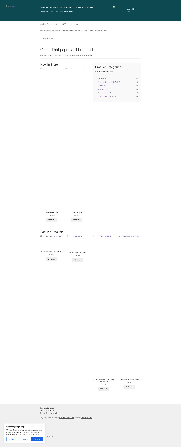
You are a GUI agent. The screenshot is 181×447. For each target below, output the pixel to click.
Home (44, 38)
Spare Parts (54, 11)
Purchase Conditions (66, 11)
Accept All (37, 439)
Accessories (44, 11)
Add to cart (51, 219)
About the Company (47, 410)
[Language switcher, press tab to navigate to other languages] (116, 7)
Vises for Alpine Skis (66, 7)
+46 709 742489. (86, 418)
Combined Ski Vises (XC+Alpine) (84, 7)
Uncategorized (102, 89)
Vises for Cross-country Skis (49, 7)
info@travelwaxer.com (66, 418)
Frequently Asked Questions (49, 413)
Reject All (25, 439)
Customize (12, 439)
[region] (24, 433)
